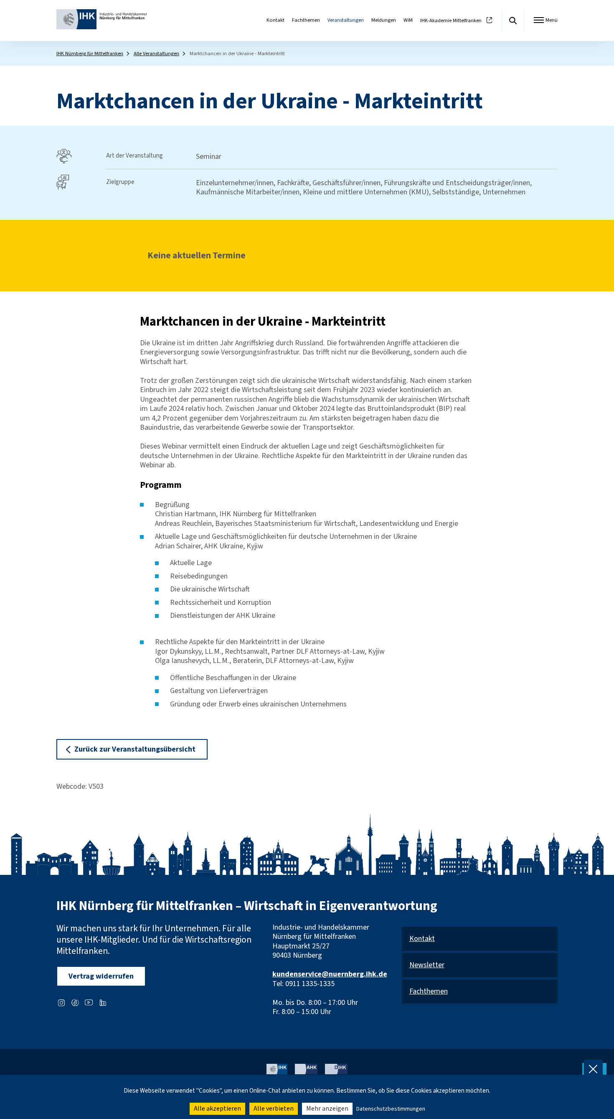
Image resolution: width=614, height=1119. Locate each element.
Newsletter (426, 965)
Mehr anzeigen (327, 1108)
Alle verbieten (274, 1108)
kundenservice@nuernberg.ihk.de (329, 974)
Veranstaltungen (345, 20)
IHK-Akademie (451, 20)
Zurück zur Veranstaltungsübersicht (134, 749)
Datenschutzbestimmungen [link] (390, 1109)
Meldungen (383, 20)
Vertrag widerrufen (101, 976)
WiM (408, 20)
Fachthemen (306, 20)
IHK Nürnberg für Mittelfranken (89, 53)
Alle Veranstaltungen (156, 53)
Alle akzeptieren (217, 1108)
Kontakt (275, 20)
